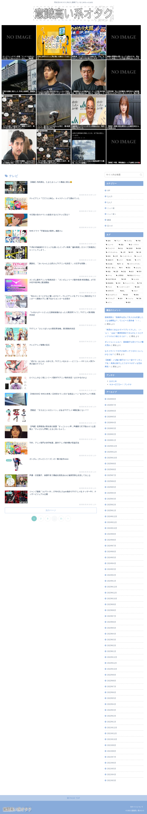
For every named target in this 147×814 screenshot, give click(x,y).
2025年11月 (112, 452)
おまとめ (113, 381)
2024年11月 (112, 522)
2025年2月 (111, 505)
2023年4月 (111, 634)
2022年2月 (111, 716)
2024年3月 (111, 569)
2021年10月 (112, 739)
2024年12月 (112, 516)
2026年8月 (111, 399)
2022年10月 (112, 669)
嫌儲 (109, 220)
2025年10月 (112, 458)
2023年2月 (111, 645)
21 (61, 518)
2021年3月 (111, 780)
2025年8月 (111, 469)
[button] (141, 174)
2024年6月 (111, 551)
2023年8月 (111, 610)
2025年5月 (111, 487)
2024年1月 (111, 581)
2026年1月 (111, 440)
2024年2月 (111, 575)
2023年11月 (112, 593)
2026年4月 (111, 422)
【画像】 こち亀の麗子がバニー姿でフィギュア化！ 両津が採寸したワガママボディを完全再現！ (123, 363)
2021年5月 (111, 769)
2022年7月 (111, 686)
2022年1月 (111, 722)
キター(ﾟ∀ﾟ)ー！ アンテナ (120, 384)
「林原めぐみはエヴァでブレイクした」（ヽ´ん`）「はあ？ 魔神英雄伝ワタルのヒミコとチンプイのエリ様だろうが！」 (124, 333)
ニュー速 (110, 208)
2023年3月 (111, 640)
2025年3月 (111, 499)
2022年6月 (111, 692)
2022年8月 (111, 681)
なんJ (109, 202)
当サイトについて (136, 807)
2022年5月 (111, 698)
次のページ (51, 510)
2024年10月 (112, 528)
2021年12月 (112, 727)
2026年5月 (111, 417)
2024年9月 (111, 534)
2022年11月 (112, 663)
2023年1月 (111, 651)
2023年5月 (111, 628)
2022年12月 (112, 657)
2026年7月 (111, 405)
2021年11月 (112, 733)
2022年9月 (111, 675)
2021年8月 (111, 751)
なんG (109, 196)
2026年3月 (111, 428)
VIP (108, 190)
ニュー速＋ (111, 214)
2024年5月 (111, 557)
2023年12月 (112, 587)
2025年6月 (111, 481)
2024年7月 (111, 546)
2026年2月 (111, 434)
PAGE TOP (74, 798)
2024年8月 (111, 540)
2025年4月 (111, 493)
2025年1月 (111, 510)
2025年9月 (111, 464)
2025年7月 (111, 475)
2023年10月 (112, 598)
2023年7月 (111, 616)
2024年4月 (111, 563)
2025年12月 (112, 446)
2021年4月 (111, 774)
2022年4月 (111, 704)
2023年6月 (111, 622)
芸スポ (110, 226)
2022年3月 (111, 710)
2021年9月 (111, 745)
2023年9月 (111, 604)
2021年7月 (111, 757)
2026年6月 (111, 411)
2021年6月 (111, 763)
